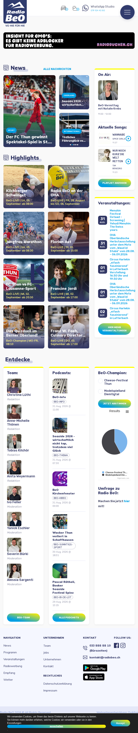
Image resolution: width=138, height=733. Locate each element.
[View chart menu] (127, 412)
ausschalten (56, 726)
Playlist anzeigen (114, 183)
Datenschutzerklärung (57, 683)
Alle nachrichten (57, 69)
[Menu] (127, 12)
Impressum (50, 690)
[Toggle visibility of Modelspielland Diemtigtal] (114, 475)
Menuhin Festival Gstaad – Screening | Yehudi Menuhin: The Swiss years (120, 220)
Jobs (46, 652)
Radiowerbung (12, 666)
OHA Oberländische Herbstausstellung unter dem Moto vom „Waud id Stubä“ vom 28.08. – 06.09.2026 (122, 244)
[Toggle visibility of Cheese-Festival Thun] (114, 472)
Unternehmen (53, 637)
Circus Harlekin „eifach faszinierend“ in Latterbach (120, 313)
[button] (70, 144)
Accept (120, 723)
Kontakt (48, 666)
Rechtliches (52, 675)
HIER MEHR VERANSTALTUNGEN (114, 329)
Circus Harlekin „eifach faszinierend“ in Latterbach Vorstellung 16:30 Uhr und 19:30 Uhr (120, 269)
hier (127, 501)
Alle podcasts (69, 617)
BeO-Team (23, 617)
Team (47, 645)
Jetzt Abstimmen (114, 403)
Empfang (9, 673)
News (7, 645)
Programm (10, 652)
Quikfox (133, 712)
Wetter (8, 679)
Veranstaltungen (14, 659)
